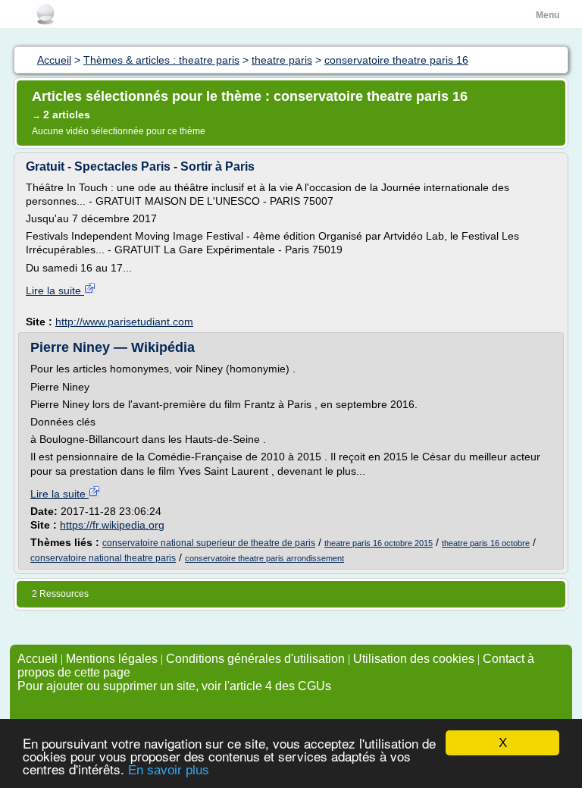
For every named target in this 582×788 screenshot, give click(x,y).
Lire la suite (55, 290)
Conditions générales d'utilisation (255, 658)
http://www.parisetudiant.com (124, 322)
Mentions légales (112, 658)
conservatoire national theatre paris (103, 558)
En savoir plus (168, 770)
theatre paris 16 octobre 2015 (378, 543)
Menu (547, 15)
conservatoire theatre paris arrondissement (264, 558)
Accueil (37, 658)
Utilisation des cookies (413, 658)
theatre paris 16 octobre (486, 543)
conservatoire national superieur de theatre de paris (208, 543)
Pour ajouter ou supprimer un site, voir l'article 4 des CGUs (174, 686)
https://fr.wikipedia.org (112, 525)
